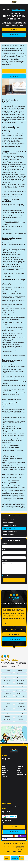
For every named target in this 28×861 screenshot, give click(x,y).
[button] (21, 858)
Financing (19, 772)
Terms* (10, 575)
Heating (8, 9)
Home (4, 9)
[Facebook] (3, 823)
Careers (4, 772)
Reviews (19, 768)
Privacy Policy (19, 849)
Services (4, 768)
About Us (4, 776)
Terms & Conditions (10, 849)
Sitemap (19, 851)
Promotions (20, 766)
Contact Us (5, 770)
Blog (3, 774)
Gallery (18, 770)
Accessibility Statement (12, 851)
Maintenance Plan (21, 774)
